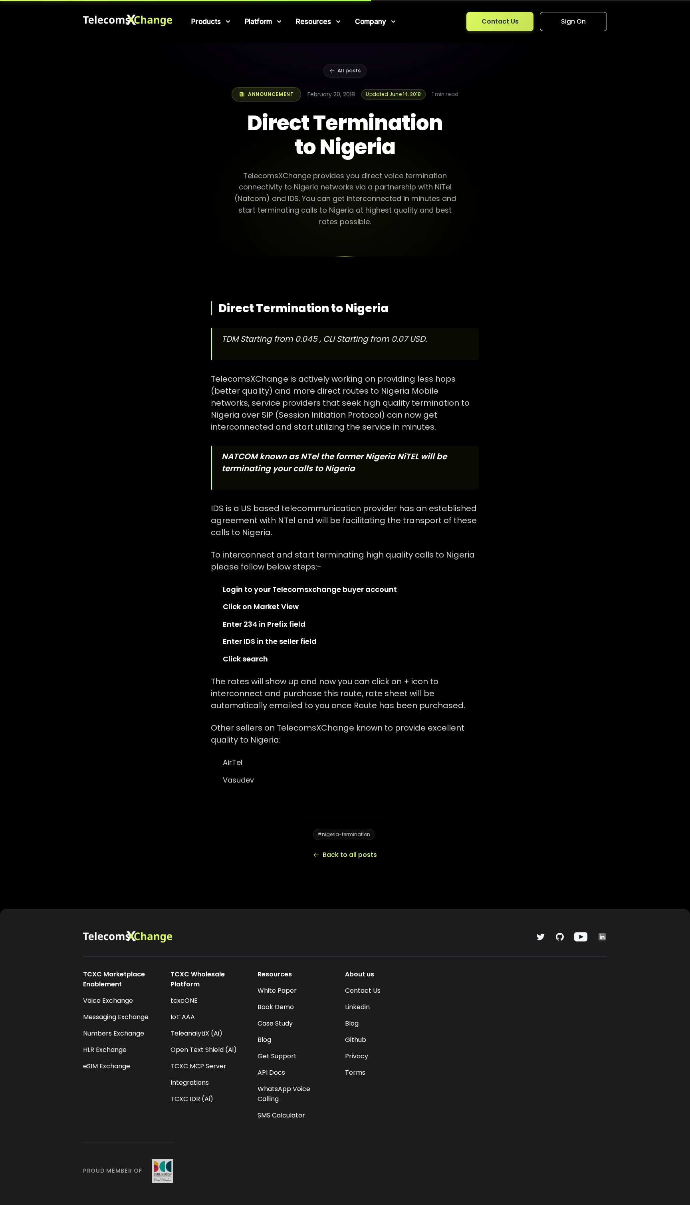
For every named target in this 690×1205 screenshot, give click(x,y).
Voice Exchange (108, 1000)
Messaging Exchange (116, 1017)
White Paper (277, 990)
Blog (264, 1039)
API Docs (271, 1072)
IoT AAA (183, 1017)
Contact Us (500, 21)
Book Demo (276, 1007)
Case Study (275, 1023)
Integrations (190, 1082)
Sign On (573, 21)
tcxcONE (184, 1000)
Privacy (356, 1056)
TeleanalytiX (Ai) (196, 1033)
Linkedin (357, 1007)
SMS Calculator (281, 1115)
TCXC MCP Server (198, 1066)
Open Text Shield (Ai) (204, 1049)
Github (355, 1039)
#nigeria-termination (343, 834)
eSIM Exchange (106, 1066)
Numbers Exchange (113, 1033)
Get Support (277, 1056)
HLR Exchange (105, 1049)
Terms (355, 1072)
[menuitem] (211, 22)
